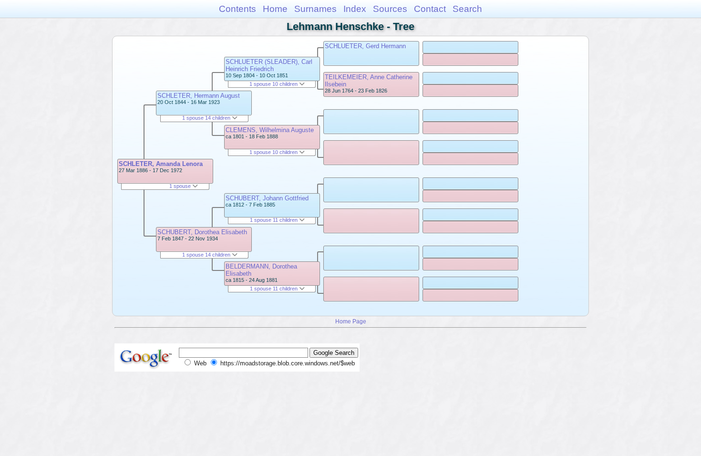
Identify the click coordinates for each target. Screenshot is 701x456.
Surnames (315, 9)
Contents (237, 9)
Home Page (350, 321)
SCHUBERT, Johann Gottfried (267, 198)
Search (467, 9)
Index (354, 9)
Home (275, 9)
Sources (390, 9)
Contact (430, 9)
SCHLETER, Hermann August (198, 95)
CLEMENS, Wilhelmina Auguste (270, 130)
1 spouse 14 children (207, 118)
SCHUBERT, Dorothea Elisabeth (202, 232)
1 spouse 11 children (274, 220)
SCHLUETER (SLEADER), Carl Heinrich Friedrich (269, 65)
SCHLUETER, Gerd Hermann (365, 46)
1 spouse (180, 186)
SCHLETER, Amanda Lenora (161, 163)
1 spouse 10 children (274, 84)
